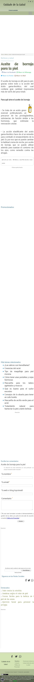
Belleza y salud (7, 58)
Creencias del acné (13, 368)
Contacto (17, 663)
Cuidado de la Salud (14, 4)
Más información (22, 680)
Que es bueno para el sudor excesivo (19, 390)
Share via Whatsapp (24, 72)
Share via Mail (21, 75)
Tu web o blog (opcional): (12, 490)
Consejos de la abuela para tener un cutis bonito (19, 396)
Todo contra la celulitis (12, 590)
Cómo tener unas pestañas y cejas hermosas (19, 379)
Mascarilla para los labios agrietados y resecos (19, 384)
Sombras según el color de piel (15, 593)
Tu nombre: (6, 474)
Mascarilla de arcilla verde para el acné (19, 402)
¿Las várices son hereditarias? (17, 365)
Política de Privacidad (17, 666)
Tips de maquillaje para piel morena (19, 373)
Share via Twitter (8, 75)
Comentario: (7, 498)
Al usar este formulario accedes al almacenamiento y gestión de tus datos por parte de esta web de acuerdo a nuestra (17, 515)
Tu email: (5, 482)
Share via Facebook (9, 72)
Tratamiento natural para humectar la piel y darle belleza (19, 407)
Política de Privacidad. (13, 518)
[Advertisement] (17, 33)
